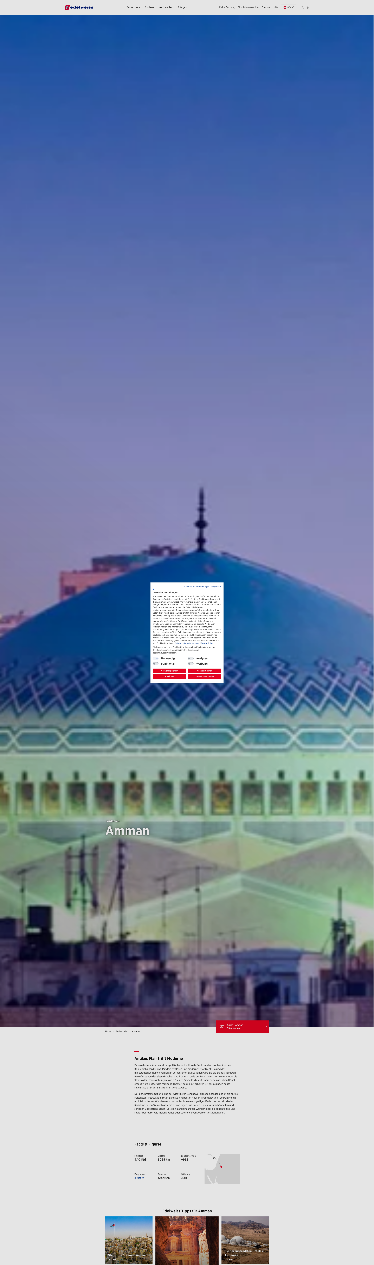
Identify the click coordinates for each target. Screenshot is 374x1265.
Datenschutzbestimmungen (196, 586)
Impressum (216, 586)
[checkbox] (191, 658)
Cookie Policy (207, 643)
